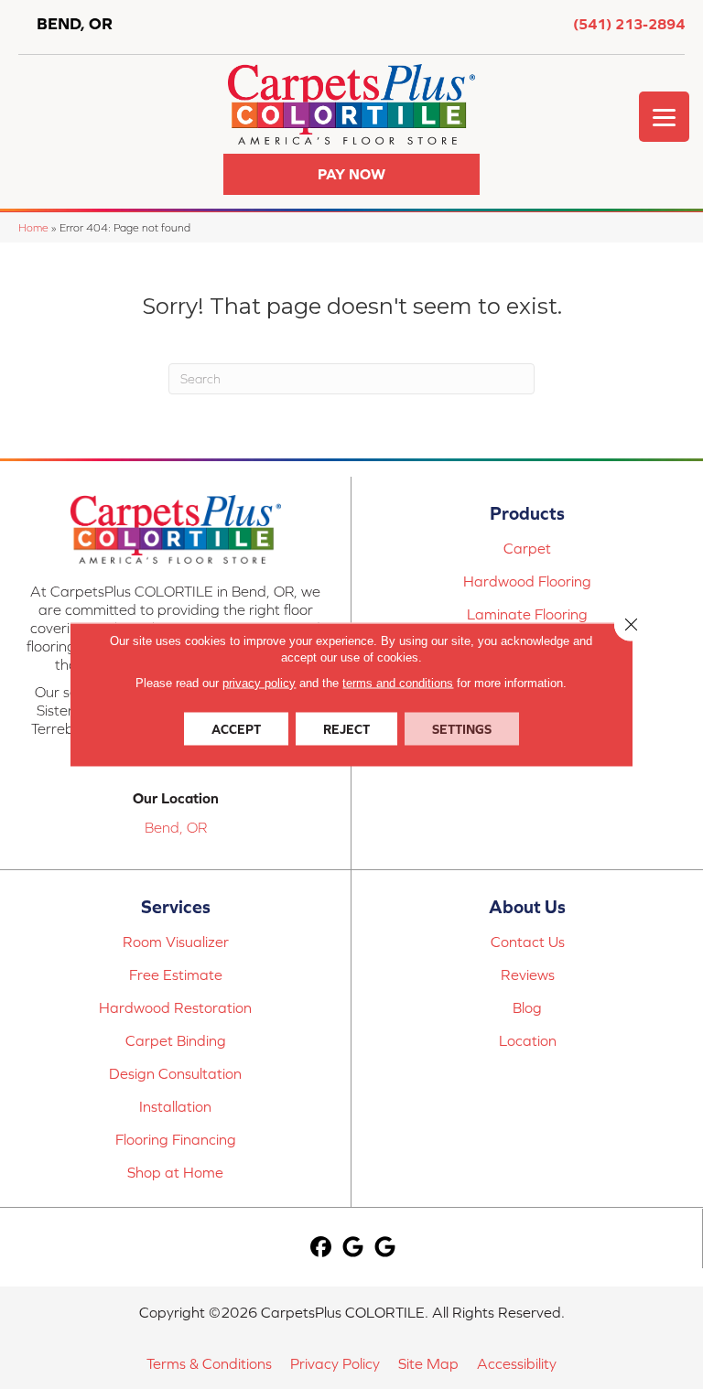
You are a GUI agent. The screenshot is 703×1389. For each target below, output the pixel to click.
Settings (462, 729)
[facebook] (321, 1247)
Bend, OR (176, 827)
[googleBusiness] (353, 1247)
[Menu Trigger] (664, 117)
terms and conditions (397, 683)
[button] (351, 174)
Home (33, 227)
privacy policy (259, 683)
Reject (346, 729)
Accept (236, 729)
